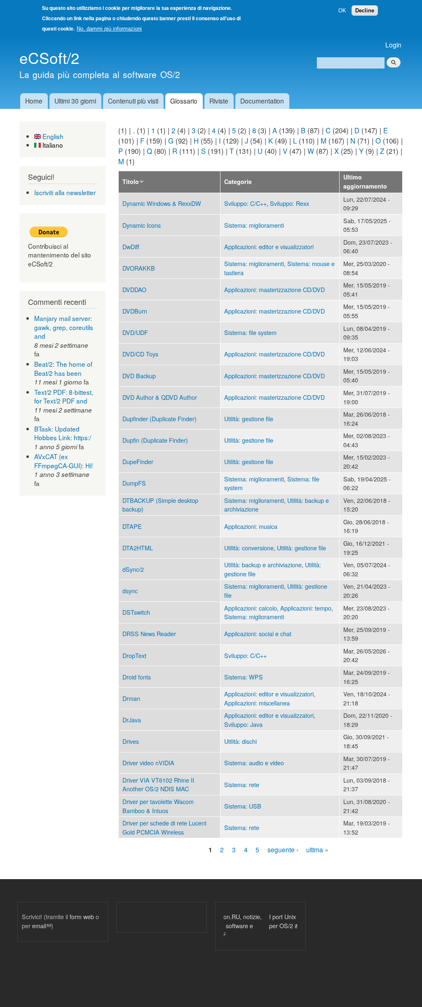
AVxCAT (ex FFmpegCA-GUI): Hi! (63, 461)
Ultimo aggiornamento (365, 181)
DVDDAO (134, 289)
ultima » (317, 849)
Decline (364, 10)
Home (33, 100)
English (52, 136)
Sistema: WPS (243, 676)
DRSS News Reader (149, 633)
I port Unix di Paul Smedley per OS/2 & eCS (259, 921)
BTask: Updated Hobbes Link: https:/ (62, 433)
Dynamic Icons (141, 225)
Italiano (52, 144)
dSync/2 (133, 569)
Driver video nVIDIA (148, 762)
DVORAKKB (138, 268)
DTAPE (132, 526)
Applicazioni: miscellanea (257, 702)
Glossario (183, 100)
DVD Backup (139, 375)
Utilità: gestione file (248, 418)
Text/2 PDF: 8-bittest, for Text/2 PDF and (63, 396)
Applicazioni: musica (250, 526)
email (41, 925)
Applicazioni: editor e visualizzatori (269, 246)
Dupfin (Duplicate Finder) (155, 440)
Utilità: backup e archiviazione (263, 564)
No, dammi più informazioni (109, 29)
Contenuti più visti (133, 100)
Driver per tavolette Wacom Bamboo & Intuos (158, 806)
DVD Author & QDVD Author (159, 397)
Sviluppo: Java (243, 724)
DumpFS (134, 483)
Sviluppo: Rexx (289, 203)
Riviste (218, 100)
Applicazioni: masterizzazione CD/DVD (274, 289)
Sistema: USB (242, 806)
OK (342, 10)
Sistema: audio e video (254, 762)
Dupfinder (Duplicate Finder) (159, 418)
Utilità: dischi (240, 741)
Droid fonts (136, 676)
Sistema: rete (241, 784)
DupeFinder (137, 461)
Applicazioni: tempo (305, 608)
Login (393, 44)
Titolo (130, 181)
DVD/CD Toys (140, 353)
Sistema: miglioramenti (254, 225)
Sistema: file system (250, 332)
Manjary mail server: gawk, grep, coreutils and (63, 327)
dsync (130, 590)
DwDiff (130, 246)
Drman (131, 698)
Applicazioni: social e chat (257, 633)
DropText (134, 655)
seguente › (282, 849)
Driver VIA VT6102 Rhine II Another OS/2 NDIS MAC (158, 784)
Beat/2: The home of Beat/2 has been (63, 368)
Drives (130, 741)
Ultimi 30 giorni (75, 100)
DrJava (131, 719)
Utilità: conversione (249, 547)
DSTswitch (136, 612)
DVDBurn (134, 311)
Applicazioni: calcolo (250, 608)
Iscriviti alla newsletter (65, 192)
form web (82, 916)
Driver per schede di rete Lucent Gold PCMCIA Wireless (164, 827)
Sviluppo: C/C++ (245, 203)
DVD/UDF (135, 332)
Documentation (262, 100)
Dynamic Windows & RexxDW (161, 203)
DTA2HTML (137, 547)
